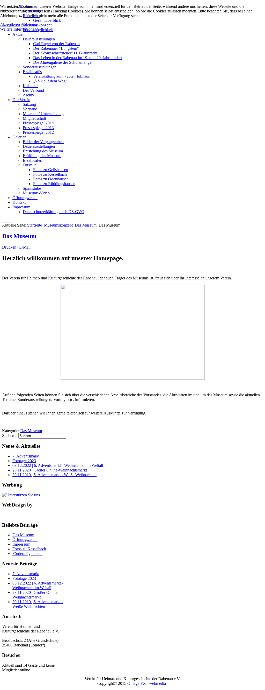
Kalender (30, 85)
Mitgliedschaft (34, 118)
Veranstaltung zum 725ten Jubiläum (62, 76)
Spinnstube (32, 188)
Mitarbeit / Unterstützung (43, 113)
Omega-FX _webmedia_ (147, 683)
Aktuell (18, 34)
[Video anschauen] (132, 332)
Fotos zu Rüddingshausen (54, 183)
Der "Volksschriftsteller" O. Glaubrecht (65, 53)
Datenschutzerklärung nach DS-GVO (53, 211)
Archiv (28, 95)
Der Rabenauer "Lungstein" (56, 48)
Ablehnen (29, 24)
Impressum (21, 207)
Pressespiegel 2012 (38, 132)
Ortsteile (29, 165)
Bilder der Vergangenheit (43, 141)
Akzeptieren (10, 24)
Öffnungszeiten (25, 197)
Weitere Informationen (18, 29)
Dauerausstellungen (39, 39)
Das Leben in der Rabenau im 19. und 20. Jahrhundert (77, 57)
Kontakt (19, 202)
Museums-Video (36, 193)
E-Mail (25, 247)
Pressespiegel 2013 (38, 127)
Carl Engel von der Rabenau (56, 43)
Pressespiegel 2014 (38, 123)
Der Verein (21, 99)
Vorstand (30, 109)
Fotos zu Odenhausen (51, 179)
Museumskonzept (58, 225)
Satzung (29, 104)
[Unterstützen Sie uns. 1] (21, 495)
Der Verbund (33, 90)
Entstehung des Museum (43, 151)
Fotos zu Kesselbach (50, 174)
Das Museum (86, 225)
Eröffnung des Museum (42, 155)
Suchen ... (10, 435)
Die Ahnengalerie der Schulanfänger (63, 62)
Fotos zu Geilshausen (50, 169)
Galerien (19, 137)
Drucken (9, 247)
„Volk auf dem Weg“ (50, 81)
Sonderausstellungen (39, 67)
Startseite (34, 225)
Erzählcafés (32, 71)
